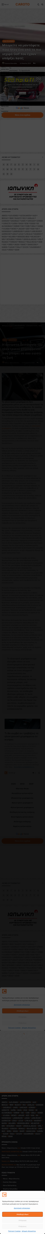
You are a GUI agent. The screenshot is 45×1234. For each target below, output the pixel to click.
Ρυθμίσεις (22, 1226)
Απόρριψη (22, 1220)
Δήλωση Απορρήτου (29, 1231)
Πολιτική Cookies (14, 1231)
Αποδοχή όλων (23, 1214)
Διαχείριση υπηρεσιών (22, 1208)
